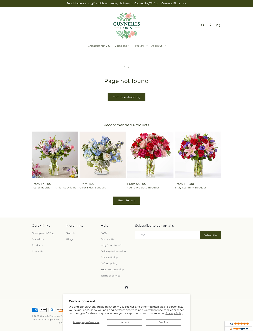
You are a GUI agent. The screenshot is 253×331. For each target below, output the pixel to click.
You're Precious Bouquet (143, 187)
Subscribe (210, 235)
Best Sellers (126, 200)
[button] (121, 45)
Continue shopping (126, 97)
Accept (124, 322)
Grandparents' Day (43, 233)
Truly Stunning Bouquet (190, 187)
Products (37, 245)
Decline (163, 322)
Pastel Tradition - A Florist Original (54, 187)
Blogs (69, 239)
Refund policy (109, 263)
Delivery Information (113, 251)
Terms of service (110, 275)
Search (70, 233)
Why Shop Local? (111, 245)
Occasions (38, 239)
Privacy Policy (174, 313)
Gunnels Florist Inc (50, 316)
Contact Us (107, 239)
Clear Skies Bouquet (93, 187)
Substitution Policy (112, 269)
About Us (37, 251)
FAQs (104, 233)
